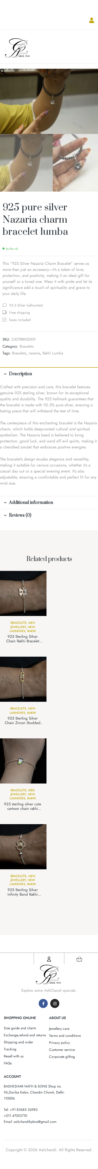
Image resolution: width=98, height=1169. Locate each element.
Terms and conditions (65, 1035)
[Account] (49, 959)
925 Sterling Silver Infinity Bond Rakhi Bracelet (23, 894)
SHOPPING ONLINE (20, 1017)
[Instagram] (54, 1003)
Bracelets (27, 346)
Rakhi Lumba (52, 353)
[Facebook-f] (43, 1003)
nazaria (34, 353)
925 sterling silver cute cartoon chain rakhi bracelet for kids (22, 808)
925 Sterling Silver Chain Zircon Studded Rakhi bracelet (22, 723)
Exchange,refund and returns (25, 1035)
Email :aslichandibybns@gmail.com (30, 1121)
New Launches (22, 629)
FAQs (8, 1063)
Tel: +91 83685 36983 (21, 1109)
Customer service (62, 1049)
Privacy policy (59, 1042)
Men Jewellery (23, 624)
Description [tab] (20, 374)
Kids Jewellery (23, 792)
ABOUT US (57, 1017)
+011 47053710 (15, 1115)
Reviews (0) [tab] (20, 515)
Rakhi (31, 631)
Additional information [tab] (31, 502)
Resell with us (14, 1056)
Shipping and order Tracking (18, 1046)
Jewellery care (59, 1028)
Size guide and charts (20, 1028)
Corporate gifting (62, 1056)
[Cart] (79, 959)
